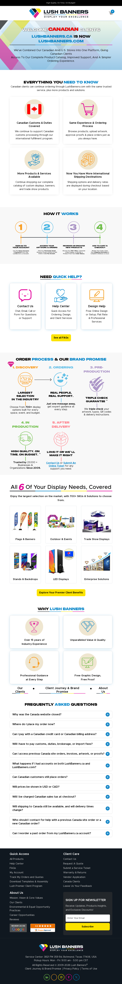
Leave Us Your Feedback (77, 886)
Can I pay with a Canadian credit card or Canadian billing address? (54, 734)
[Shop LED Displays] (61, 561)
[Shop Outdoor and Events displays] (61, 521)
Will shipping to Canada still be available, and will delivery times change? (53, 808)
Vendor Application (74, 877)
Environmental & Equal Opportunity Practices (30, 909)
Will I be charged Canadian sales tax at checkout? (44, 796)
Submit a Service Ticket (76, 868)
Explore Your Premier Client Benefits (61, 592)
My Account (17, 872)
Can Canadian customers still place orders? (40, 777)
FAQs (13, 868)
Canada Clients (71, 881)
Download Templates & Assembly (29, 881)
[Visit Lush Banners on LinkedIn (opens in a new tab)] (47, 977)
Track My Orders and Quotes (26, 877)
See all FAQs (61, 338)
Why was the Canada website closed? (36, 714)
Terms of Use (89, 969)
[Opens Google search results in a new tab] (18, 928)
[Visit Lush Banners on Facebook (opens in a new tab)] (69, 977)
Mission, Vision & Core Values (26, 898)
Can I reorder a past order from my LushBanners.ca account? (51, 833)
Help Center (17, 863)
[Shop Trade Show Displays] (96, 521)
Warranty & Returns (74, 872)
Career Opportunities (22, 915)
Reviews (14, 919)
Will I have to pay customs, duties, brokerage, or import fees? (52, 744)
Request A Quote (73, 863)
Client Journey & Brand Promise (62, 690)
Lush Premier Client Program (26, 886)
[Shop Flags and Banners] (25, 521)
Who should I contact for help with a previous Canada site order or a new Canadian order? (56, 822)
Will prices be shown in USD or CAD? (36, 787)
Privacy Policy (71, 969)
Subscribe (88, 926)
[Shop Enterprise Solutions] (96, 561)
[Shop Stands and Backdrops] (25, 561)
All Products (17, 859)
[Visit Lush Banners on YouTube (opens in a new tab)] (54, 977)
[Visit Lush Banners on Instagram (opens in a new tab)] (61, 977)
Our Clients (20, 690)
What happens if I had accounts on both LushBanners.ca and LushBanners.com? (51, 765)
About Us (103, 690)
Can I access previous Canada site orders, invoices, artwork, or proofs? (58, 754)
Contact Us (69, 859)
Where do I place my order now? (33, 724)
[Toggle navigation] (10, 13)
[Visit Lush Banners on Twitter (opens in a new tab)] (76, 977)
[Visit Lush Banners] (61, 946)
